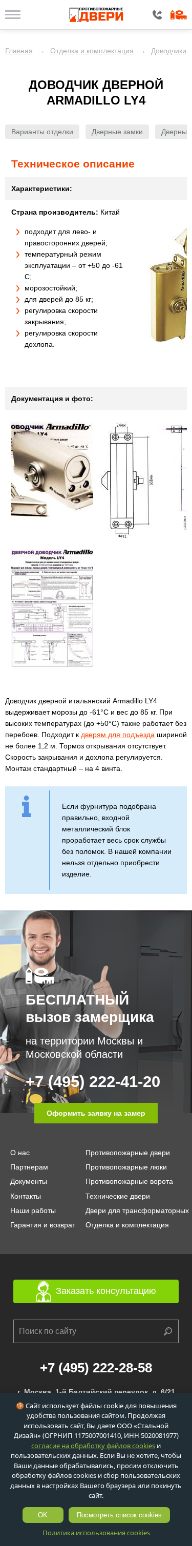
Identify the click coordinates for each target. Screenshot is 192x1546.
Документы (28, 1181)
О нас (20, 1152)
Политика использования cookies (96, 1532)
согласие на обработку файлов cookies (93, 1445)
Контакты (25, 1196)
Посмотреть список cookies (119, 1515)
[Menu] (12, 14)
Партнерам (29, 1167)
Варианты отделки (42, 132)
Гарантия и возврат (42, 1225)
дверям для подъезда (118, 734)
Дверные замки (117, 132)
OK (43, 1515)
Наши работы (33, 1210)
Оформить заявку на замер (96, 1113)
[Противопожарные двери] (96, 14)
